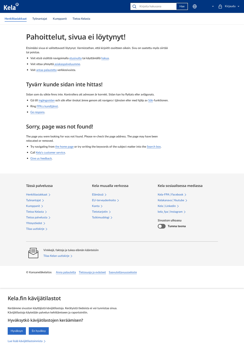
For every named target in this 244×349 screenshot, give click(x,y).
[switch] (161, 226)
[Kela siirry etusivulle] (11, 6)
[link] (15, 18)
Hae (182, 6)
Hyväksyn (17, 331)
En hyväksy (39, 331)
